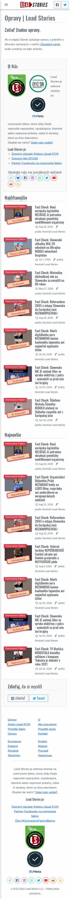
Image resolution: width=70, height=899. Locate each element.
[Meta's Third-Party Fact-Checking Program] (35, 862)
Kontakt (42, 733)
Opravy (12, 733)
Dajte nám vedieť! (42, 142)
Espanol (13, 746)
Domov (12, 719)
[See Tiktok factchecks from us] (11, 178)
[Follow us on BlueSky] (18, 178)
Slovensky (14, 755)
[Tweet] (65, 4)
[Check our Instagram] (32, 178)
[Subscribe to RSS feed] (18, 184)
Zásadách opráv (50, 44)
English (42, 741)
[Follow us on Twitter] (47, 178)
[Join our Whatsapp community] (40, 178)
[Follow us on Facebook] (25, 178)
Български (14, 741)
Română (13, 750)
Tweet (40, 698)
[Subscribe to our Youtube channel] (54, 178)
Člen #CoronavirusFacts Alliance (35, 820)
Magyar (42, 746)
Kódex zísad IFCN (19, 724)
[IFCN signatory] (35, 838)
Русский (43, 750)
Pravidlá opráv (47, 728)
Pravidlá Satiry (16, 728)
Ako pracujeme (47, 724)
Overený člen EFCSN (25, 158)
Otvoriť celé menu (6, 4)
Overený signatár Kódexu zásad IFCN (35, 153)
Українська (45, 755)
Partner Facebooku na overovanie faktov (37, 163)
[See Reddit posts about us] (11, 184)
